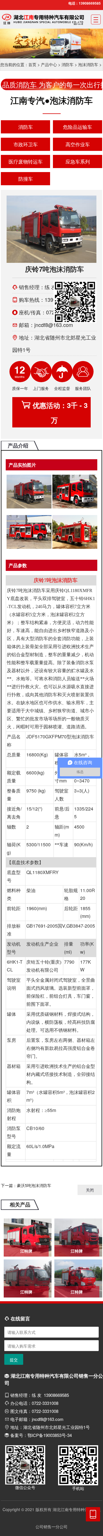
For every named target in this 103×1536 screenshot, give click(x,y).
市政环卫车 (25, 144)
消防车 (68, 64)
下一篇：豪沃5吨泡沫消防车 (26, 1185)
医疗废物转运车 (26, 161)
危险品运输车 (77, 126)
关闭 (90, 1190)
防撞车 (25, 178)
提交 (14, 1360)
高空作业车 (78, 144)
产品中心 (49, 64)
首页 (32, 64)
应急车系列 (78, 161)
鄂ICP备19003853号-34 (49, 1435)
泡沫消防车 (88, 64)
